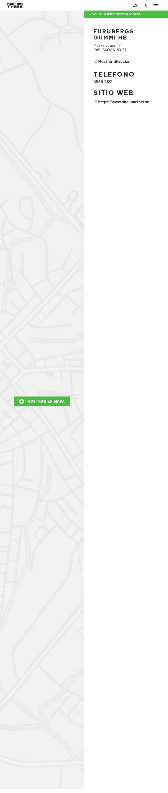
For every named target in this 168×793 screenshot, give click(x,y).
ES (135, 5)
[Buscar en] (145, 5)
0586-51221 (103, 81)
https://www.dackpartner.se (123, 101)
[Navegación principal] (155, 5)
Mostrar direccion (114, 61)
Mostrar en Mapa (46, 401)
